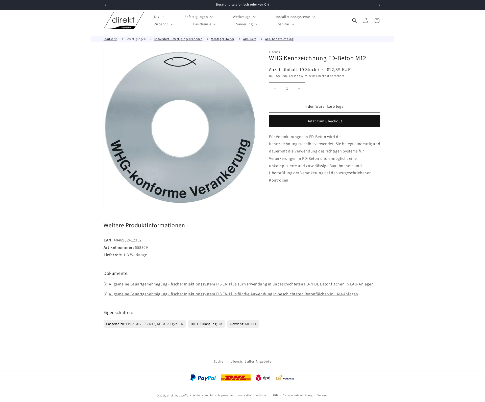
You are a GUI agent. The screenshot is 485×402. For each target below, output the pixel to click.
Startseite (110, 39)
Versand (295, 76)
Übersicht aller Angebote (250, 361)
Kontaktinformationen (253, 395)
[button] (158, 16)
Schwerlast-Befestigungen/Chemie (178, 39)
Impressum (225, 395)
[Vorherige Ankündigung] (105, 5)
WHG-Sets (249, 39)
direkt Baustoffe (177, 395)
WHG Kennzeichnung (279, 39)
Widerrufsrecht (203, 395)
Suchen (220, 361)
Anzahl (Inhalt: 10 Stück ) (294, 69)
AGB (275, 395)
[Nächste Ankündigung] (379, 5)
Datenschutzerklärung (297, 395)
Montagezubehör (222, 39)
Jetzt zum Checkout (324, 120)
